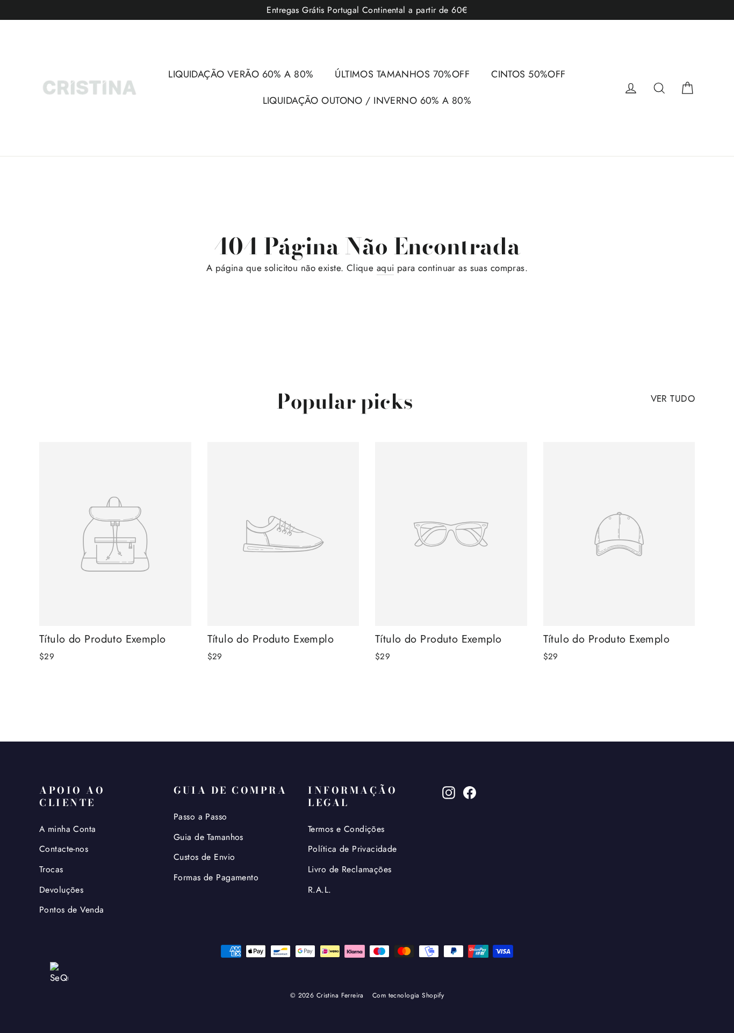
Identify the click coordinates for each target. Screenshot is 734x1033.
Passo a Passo (200, 816)
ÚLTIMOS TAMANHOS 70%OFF (402, 74)
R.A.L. (320, 890)
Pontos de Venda (71, 909)
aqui (385, 267)
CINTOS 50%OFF (528, 74)
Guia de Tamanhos (208, 837)
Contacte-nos (63, 849)
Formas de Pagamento (216, 877)
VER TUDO (673, 398)
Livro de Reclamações (350, 869)
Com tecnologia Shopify (408, 995)
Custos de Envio (204, 857)
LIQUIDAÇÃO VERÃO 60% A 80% (240, 74)
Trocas (51, 869)
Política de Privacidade (352, 849)
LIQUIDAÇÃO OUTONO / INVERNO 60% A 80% (367, 101)
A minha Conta (67, 829)
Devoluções (61, 890)
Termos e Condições (346, 829)
